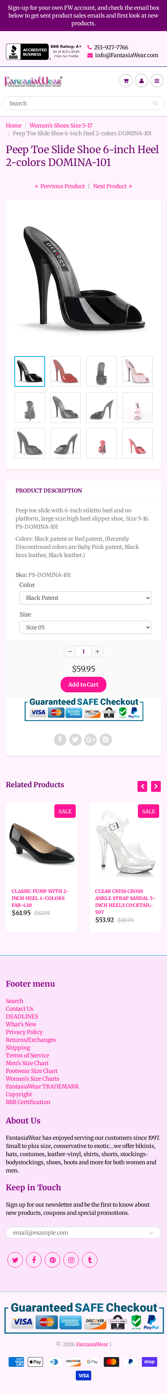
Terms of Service (27, 1055)
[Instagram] (71, 1260)
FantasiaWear (92, 1344)
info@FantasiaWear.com (126, 55)
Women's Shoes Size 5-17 (61, 125)
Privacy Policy (24, 1032)
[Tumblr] (89, 1260)
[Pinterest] (52, 1260)
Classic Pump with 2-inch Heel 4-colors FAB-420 (40, 898)
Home (13, 125)
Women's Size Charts (32, 1078)
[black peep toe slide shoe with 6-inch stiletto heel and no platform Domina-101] (83, 279)
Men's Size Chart (27, 1063)
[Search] (155, 103)
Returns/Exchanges (31, 1039)
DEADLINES (22, 1016)
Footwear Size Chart (31, 1070)
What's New (21, 1024)
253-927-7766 (111, 47)
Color (27, 585)
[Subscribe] (151, 1233)
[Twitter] (15, 1260)
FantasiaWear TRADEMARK (42, 1086)
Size (25, 614)
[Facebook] (34, 1260)
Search (14, 1000)
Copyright (19, 1094)
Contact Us (19, 1008)
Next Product (110, 186)
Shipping (18, 1047)
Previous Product (62, 186)
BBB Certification (28, 1102)
